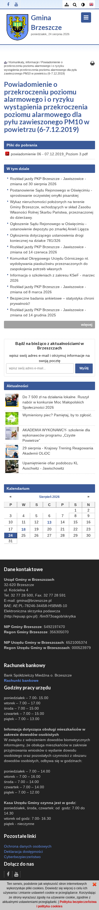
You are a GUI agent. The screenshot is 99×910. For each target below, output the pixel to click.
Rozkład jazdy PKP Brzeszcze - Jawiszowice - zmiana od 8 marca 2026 (48, 289)
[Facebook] (8, 4)
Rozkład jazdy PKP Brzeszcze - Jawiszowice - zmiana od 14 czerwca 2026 (48, 249)
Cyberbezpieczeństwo (22, 857)
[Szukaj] (74, 4)
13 (49, 522)
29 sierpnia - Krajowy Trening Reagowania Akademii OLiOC (57, 450)
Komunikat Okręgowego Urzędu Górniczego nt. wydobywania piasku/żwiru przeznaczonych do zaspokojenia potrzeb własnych (49, 263)
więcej (86, 324)
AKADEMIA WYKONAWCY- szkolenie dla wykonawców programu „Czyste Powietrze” (56, 435)
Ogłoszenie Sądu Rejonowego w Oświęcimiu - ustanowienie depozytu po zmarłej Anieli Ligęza (49, 226)
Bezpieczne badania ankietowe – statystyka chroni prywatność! (52, 301)
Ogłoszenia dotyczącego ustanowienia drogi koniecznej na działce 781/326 (46, 238)
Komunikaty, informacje (24, 62)
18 (23, 529)
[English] (91, 4)
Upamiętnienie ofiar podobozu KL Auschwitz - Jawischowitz (50, 465)
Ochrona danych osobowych (27, 846)
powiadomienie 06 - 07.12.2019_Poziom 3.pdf (49, 154)
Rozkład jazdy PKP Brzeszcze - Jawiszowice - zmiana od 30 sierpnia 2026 (48, 181)
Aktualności (17, 386)
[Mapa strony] (66, 4)
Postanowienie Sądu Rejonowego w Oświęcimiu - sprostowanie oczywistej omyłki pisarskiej (51, 193)
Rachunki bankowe (21, 680)
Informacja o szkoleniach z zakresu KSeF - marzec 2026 (52, 278)
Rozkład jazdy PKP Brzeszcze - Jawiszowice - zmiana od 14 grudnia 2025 (48, 312)
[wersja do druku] (92, 63)
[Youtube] (16, 4)
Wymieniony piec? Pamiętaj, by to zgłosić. (57, 415)
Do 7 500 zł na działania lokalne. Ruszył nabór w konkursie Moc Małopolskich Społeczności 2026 (55, 402)
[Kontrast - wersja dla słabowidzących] (83, 4)
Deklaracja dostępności (23, 851)
